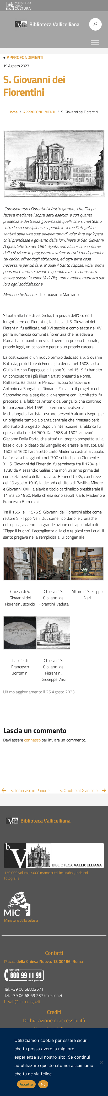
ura (35, 920)
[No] (101, 1062)
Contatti (54, 953)
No (43, 1084)
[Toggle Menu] (95, 42)
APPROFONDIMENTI (25, 57)
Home (13, 112)
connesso (32, 740)
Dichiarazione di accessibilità (54, 1020)
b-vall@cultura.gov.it (22, 1001)
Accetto (26, 1084)
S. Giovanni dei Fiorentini (34, 85)
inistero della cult (20, 920)
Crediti (54, 1012)
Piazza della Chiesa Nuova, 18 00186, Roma (43, 961)
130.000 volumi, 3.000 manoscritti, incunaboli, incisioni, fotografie (46, 875)
